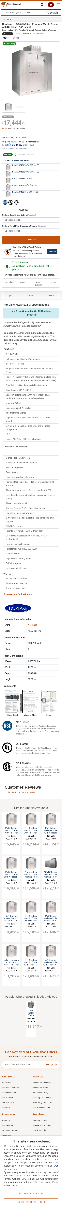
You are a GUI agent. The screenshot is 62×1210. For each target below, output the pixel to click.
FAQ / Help (7, 1135)
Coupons (6, 1107)
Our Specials (7, 1097)
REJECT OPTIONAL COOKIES (31, 1202)
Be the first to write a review (21, 792)
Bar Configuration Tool (42, 1102)
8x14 (9, 20)
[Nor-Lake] (17, 608)
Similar (51, 296)
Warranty (23, 282)
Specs (10, 296)
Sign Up (53, 1064)
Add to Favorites (12, 38)
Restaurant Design (41, 1092)
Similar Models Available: (17, 161)
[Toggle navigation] (58, 5)
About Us (6, 1120)
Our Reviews (7, 1125)
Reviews (31, 296)
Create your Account (42, 1125)
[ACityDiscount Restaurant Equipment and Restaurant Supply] (11, 4)
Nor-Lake (8, 34)
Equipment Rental (40, 1087)
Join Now (52, 251)
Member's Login (40, 1120)
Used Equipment (9, 1092)
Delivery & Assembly (42, 1097)
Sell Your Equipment (41, 1107)
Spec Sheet (9, 282)
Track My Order (39, 1130)
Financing (52, 282)
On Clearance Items (10, 1087)
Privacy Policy (51, 1182)
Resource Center (9, 1130)
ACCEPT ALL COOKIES (31, 1193)
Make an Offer (8, 1102)
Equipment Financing (42, 1082)
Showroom (7, 1082)
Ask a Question (38, 283)
